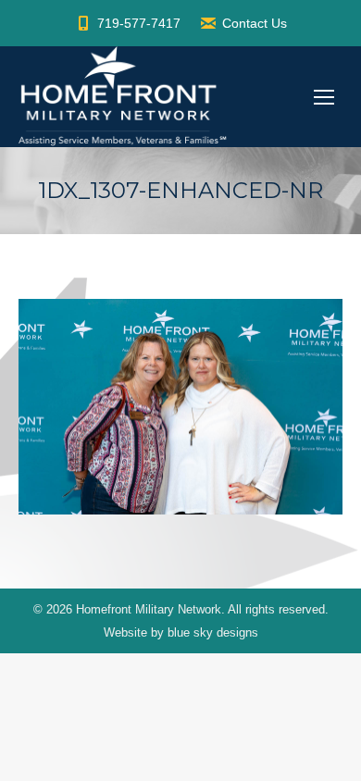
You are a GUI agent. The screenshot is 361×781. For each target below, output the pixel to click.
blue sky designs (213, 632)
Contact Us (254, 23)
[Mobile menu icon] (323, 97)
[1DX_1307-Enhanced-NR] (180, 406)
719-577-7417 (138, 23)
